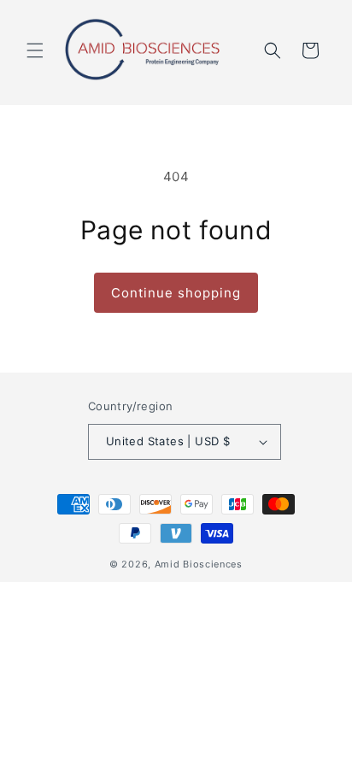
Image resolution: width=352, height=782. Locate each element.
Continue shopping (176, 293)
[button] (35, 50)
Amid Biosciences (199, 564)
